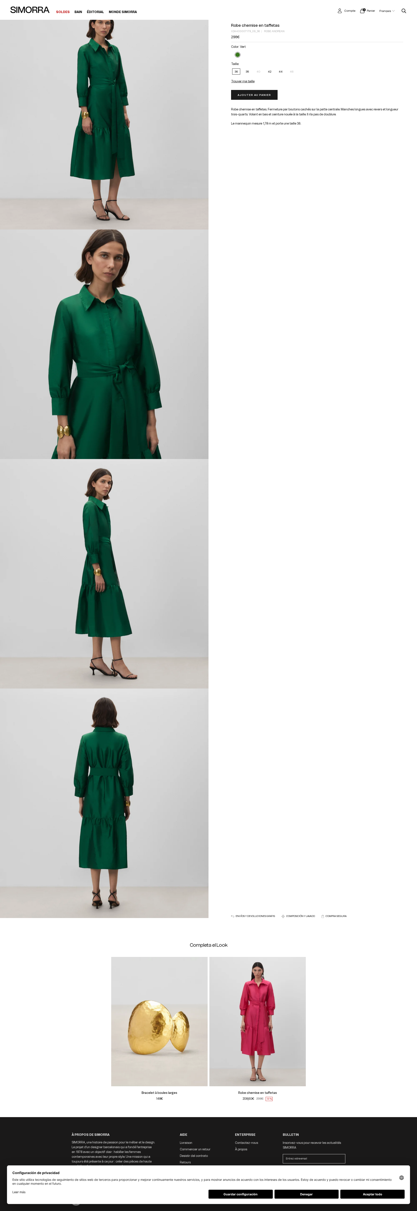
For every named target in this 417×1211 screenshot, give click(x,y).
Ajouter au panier (254, 94)
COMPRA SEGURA (336, 916)
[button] (117, 1021)
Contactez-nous (246, 1143)
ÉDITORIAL (95, 12)
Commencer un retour (195, 1149)
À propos (241, 1149)
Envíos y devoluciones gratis (255, 916)
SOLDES (63, 12)
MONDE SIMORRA (123, 12)
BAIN (78, 12)
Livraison (186, 1143)
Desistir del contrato (194, 1156)
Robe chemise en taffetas (255, 25)
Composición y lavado (300, 916)
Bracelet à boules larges (159, 1093)
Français (385, 11)
